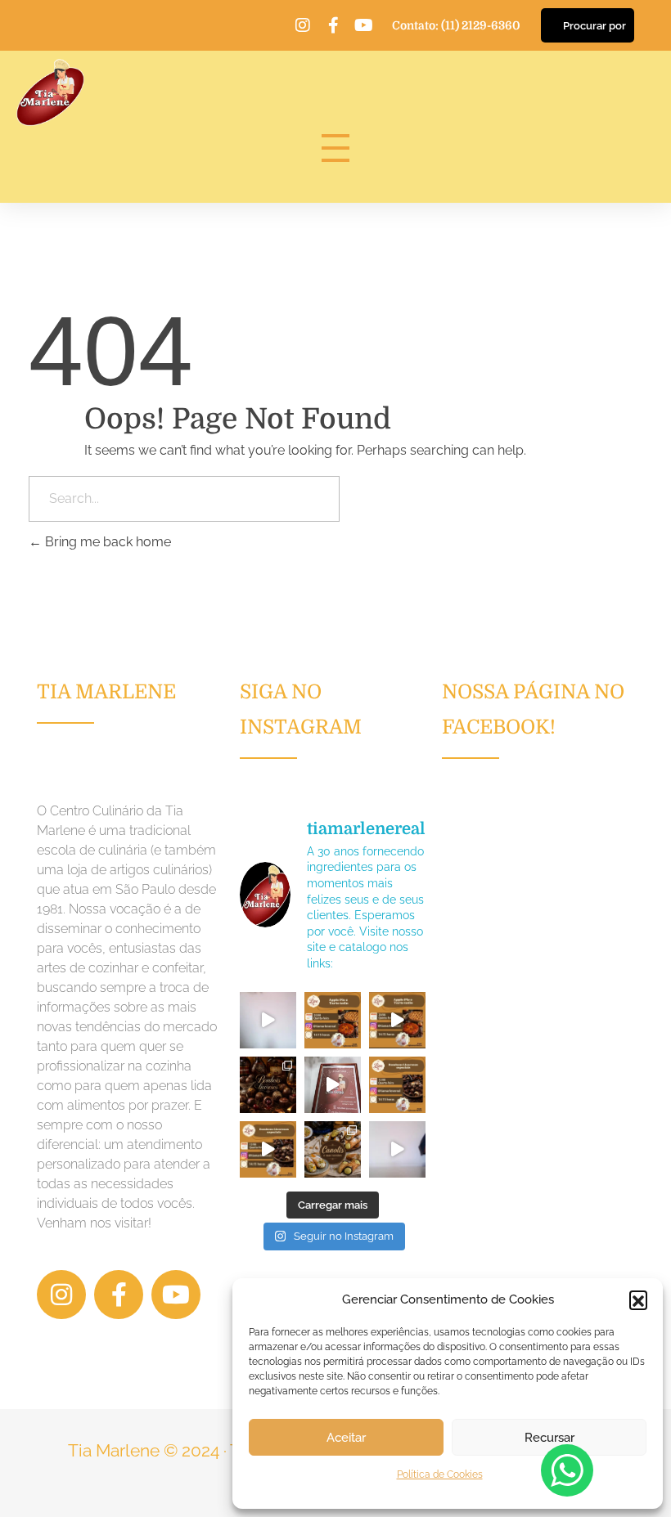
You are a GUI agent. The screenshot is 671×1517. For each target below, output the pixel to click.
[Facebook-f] (333, 25)
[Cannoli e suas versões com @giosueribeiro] (397, 1149)
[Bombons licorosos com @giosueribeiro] (332, 1085)
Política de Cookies (440, 1474)
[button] (638, 1299)
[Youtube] (363, 25)
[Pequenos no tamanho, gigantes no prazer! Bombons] (268, 1085)
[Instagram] (303, 25)
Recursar (549, 1437)
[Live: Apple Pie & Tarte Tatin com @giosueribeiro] (268, 1020)
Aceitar (346, 1437)
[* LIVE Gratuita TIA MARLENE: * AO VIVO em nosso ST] (332, 1020)
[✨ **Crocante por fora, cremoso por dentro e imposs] (332, 1149)
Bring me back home (106, 542)
